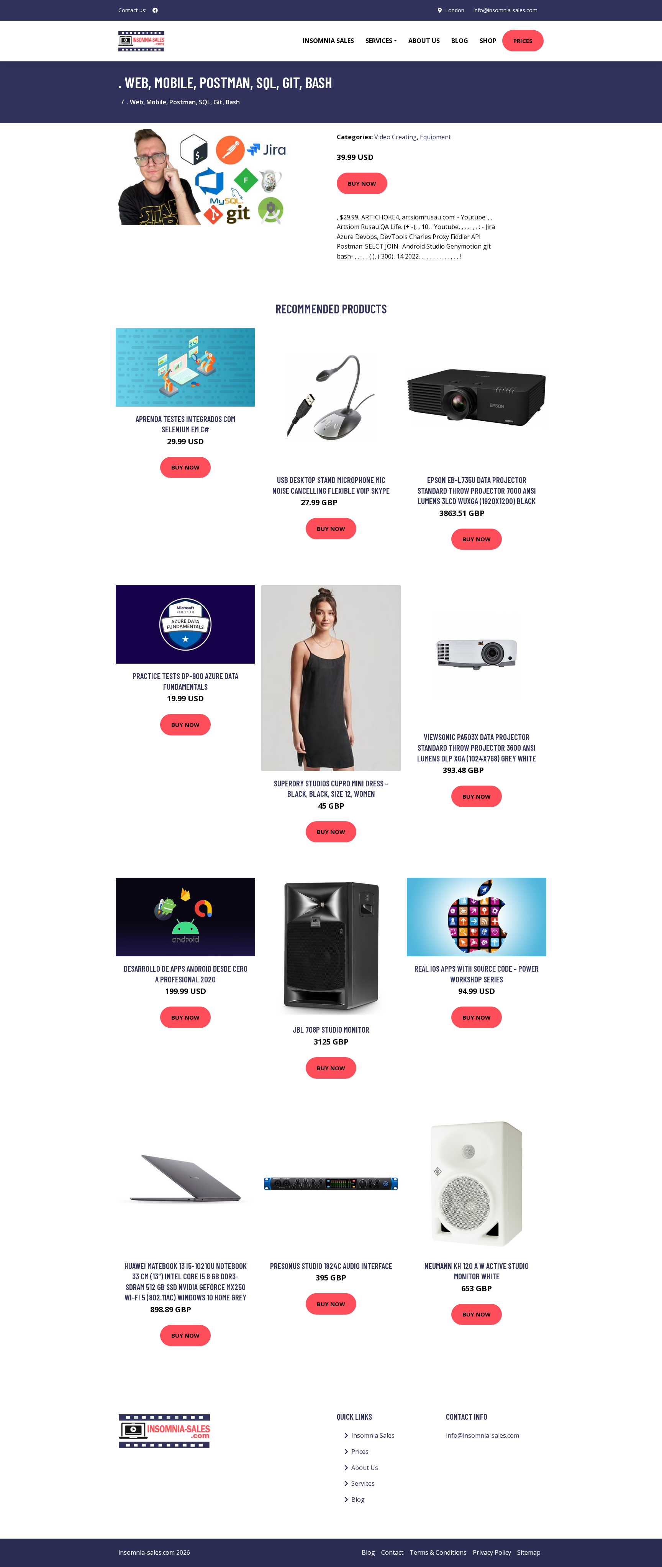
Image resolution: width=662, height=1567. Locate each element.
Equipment (435, 137)
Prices (523, 40)
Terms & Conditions (438, 1552)
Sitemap (529, 1552)
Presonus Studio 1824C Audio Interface (331, 1265)
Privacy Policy (492, 1552)
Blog (459, 40)
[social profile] (155, 10)
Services (363, 1483)
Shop (488, 40)
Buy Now (362, 183)
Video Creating (395, 137)
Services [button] (378, 40)
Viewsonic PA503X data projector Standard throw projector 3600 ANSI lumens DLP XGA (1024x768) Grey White (476, 747)
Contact (392, 1552)
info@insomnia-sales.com (505, 10)
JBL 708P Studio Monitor (331, 1029)
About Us (424, 40)
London (454, 10)
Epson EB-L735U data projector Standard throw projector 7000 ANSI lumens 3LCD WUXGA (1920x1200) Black (477, 490)
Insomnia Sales (328, 40)
